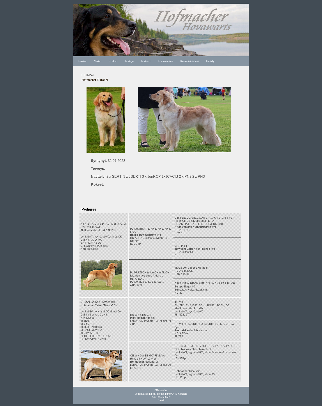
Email (161, 400)
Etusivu (82, 61)
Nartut (97, 61)
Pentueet (145, 61)
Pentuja (129, 61)
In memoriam (165, 61)
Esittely (210, 61)
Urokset (113, 61)
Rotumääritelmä (189, 61)
